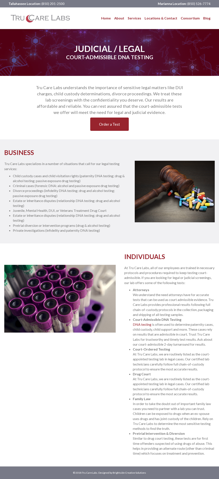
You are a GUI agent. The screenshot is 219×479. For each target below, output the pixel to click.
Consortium (190, 18)
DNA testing (142, 324)
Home (106, 18)
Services (134, 18)
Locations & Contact (161, 18)
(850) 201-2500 (53, 4)
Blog (206, 18)
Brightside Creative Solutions (129, 472)
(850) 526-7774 (198, 4)
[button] (109, 124)
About (119, 18)
